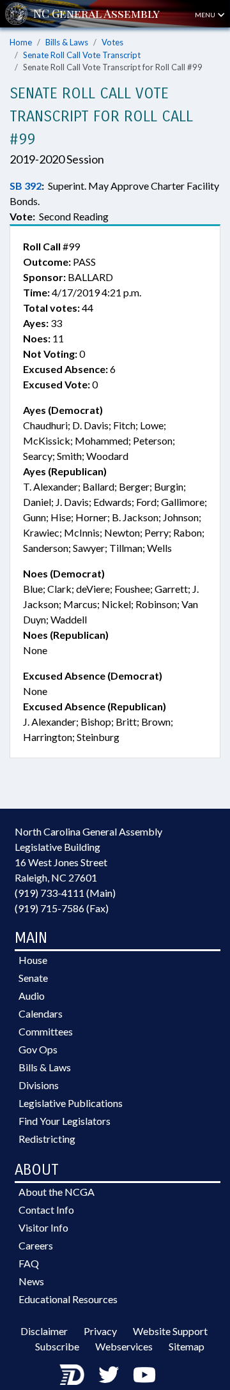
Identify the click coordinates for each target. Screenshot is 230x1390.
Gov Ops (38, 1049)
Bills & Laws (66, 42)
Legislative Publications (71, 1103)
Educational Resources (68, 1299)
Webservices (124, 1346)
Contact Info (46, 1209)
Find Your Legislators (65, 1121)
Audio (32, 995)
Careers (36, 1245)
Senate (33, 978)
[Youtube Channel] (144, 1374)
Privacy (100, 1331)
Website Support (170, 1331)
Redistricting (47, 1139)
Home (21, 42)
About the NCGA (57, 1192)
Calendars (41, 1013)
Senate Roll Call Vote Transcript (82, 55)
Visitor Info (43, 1227)
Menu (206, 15)
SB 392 (26, 185)
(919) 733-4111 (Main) (65, 893)
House (33, 960)
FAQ (29, 1263)
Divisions (39, 1085)
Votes (112, 42)
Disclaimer (44, 1331)
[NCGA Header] (96, 13)
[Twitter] (108, 1374)
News (31, 1281)
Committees (46, 1031)
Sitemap (186, 1346)
